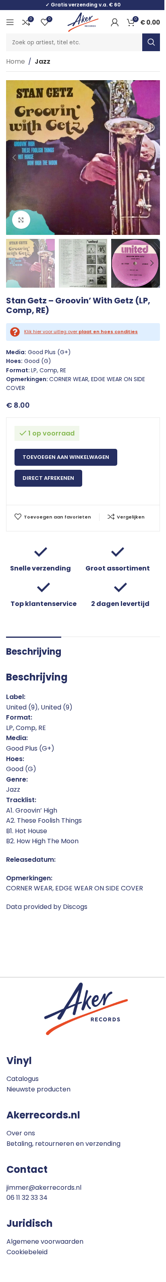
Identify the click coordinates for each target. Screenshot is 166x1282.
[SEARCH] (151, 42)
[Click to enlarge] (21, 220)
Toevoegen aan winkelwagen (66, 457)
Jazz (42, 61)
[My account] (115, 22)
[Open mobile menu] (10, 22)
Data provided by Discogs (46, 906)
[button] (14, 157)
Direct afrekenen (48, 478)
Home (15, 61)
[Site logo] (83, 21)
